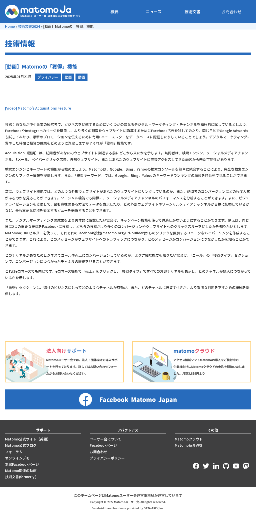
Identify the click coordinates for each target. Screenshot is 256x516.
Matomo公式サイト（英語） (27, 438)
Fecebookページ (103, 445)
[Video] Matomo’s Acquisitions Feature (38, 108)
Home (10, 26)
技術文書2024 (29, 26)
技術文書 (192, 12)
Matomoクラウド (189, 438)
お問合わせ (232, 12)
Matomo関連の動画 (20, 470)
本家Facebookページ (22, 464)
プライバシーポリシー (107, 457)
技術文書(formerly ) (20, 476)
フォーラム (13, 451)
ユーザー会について (105, 438)
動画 (68, 77)
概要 (114, 12)
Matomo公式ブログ (20, 445)
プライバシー (48, 77)
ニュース (154, 12)
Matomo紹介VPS (188, 445)
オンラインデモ (17, 457)
